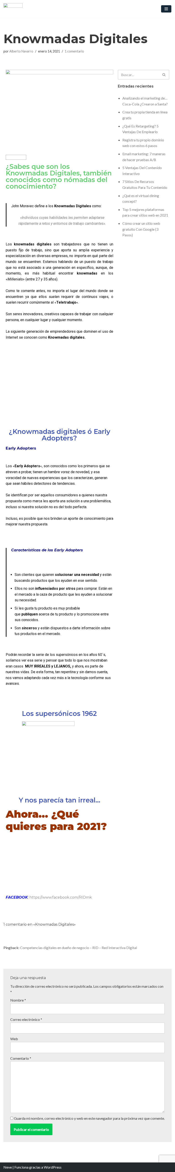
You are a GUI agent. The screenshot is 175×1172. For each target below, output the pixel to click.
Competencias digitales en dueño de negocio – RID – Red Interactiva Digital (78, 947)
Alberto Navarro (21, 51)
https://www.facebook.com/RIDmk (60, 897)
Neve (7, 1167)
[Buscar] (164, 75)
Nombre (18, 1000)
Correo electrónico (26, 1019)
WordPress (53, 1167)
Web (14, 1039)
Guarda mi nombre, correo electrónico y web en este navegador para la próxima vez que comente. (89, 1118)
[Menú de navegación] (166, 9)
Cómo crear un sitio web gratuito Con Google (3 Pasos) (141, 229)
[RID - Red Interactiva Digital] (13, 9)
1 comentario (74, 51)
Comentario (20, 1058)
